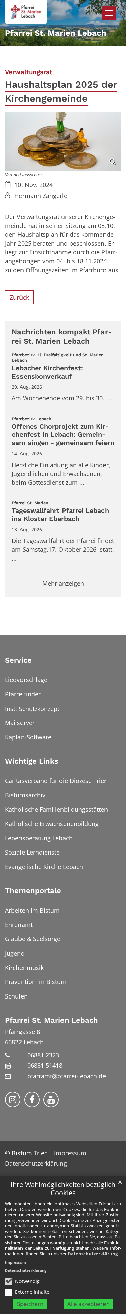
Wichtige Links (31, 761)
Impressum (15, 1262)
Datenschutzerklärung (93, 1254)
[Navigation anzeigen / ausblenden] (109, 13)
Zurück (19, 297)
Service (18, 660)
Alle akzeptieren (88, 1304)
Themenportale (33, 890)
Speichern (30, 1304)
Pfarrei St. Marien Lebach (51, 1020)
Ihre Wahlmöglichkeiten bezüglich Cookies (63, 1189)
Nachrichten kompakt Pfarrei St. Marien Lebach (62, 336)
